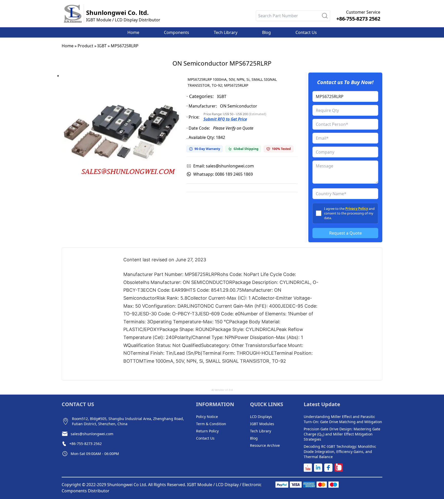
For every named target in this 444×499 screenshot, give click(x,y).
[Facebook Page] (328, 468)
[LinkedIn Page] (318, 468)
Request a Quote (345, 233)
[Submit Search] (325, 16)
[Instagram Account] (339, 468)
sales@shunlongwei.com (92, 433)
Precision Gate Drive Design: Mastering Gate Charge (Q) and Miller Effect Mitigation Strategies (342, 434)
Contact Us (205, 438)
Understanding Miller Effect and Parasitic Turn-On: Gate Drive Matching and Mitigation (343, 419)
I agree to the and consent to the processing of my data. (349, 213)
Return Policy (207, 431)
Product (85, 46)
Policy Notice (207, 416)
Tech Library (260, 431)
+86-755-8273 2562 (358, 18)
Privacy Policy (356, 208)
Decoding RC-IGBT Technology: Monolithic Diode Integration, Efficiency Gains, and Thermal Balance (340, 451)
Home (67, 46)
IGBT (102, 46)
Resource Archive (265, 445)
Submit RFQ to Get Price (225, 119)
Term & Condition (211, 423)
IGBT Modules (262, 423)
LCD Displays (261, 416)
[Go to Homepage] (73, 13)
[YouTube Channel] (308, 468)
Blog (254, 438)
